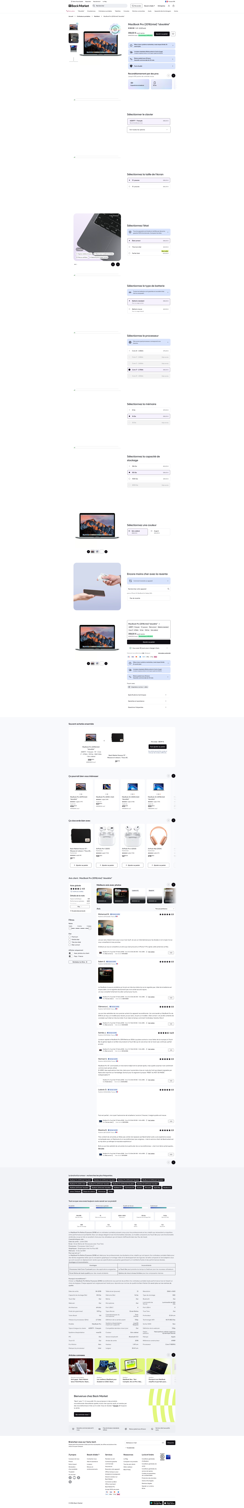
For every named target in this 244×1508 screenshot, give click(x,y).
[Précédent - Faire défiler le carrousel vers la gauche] (168, 75)
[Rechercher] (93, 5)
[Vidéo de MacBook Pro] (74, 38)
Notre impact (73, 1464)
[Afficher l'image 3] (102, 552)
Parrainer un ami (110, 1459)
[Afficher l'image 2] (76, 264)
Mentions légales (147, 1483)
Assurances (108, 1466)
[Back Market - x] (70, 1481)
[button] (115, 29)
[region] (152, 84)
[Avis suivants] (173, 1162)
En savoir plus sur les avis (78, 910)
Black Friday (127, 1469)
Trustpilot (71, 1472)
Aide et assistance (92, 1461)
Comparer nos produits (131, 1461)
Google (115, 1406)
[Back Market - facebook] (78, 1477)
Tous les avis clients (129, 1464)
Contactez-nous (92, 1459)
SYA (143, 653)
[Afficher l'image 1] (93, 552)
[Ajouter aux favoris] (173, 34)
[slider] (70, 928)
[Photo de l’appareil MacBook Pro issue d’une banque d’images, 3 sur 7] (74, 59)
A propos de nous (74, 1459)
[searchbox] (111, 6)
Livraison (89, 1464)
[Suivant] (106, 551)
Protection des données (149, 1478)
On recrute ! (72, 1474)
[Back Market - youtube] (74, 1477)
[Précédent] (88, 551)
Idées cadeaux (128, 1467)
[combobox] (149, 589)
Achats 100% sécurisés (112, 1489)
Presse (71, 1461)
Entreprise (161, 6)
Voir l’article (151, 951)
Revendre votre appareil (112, 1469)
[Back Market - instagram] (70, 1477)
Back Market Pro (110, 1487)
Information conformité (164, 653)
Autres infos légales (148, 1481)
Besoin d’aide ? (149, 6)
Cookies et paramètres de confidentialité (149, 1474)
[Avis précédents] (168, 1162)
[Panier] (173, 6)
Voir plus (101, 1148)
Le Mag (126, 1459)
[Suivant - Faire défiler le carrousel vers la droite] (173, 75)
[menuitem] (91, 11)
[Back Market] (79, 6)
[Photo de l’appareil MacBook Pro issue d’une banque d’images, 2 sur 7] (74, 49)
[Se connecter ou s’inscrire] (169, 6)
